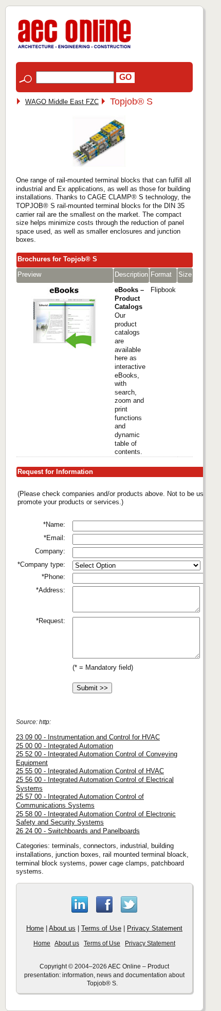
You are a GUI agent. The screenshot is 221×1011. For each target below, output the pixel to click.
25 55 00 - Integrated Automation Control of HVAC (90, 771)
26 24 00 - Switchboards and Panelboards (78, 831)
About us (62, 928)
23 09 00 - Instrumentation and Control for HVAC (88, 737)
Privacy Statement (154, 928)
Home (35, 928)
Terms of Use (101, 928)
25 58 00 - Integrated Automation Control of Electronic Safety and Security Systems (96, 818)
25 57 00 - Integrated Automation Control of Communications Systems (80, 801)
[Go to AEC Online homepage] (74, 48)
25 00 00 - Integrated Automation (64, 746)
